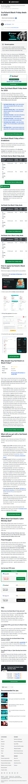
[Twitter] (2, 773)
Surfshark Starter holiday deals (14, 182)
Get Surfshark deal (14, 356)
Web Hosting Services (18, 750)
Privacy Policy (17, 776)
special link (22, 642)
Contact (6, 776)
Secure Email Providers (19, 746)
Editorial (2, 741)
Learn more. (7, 6)
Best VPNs (16, 743)
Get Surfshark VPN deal (14, 514)
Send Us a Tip (17, 760)
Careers (15, 765)
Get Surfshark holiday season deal (14, 429)
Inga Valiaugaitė (7, 24)
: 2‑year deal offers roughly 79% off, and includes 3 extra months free (14, 123)
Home (2, 8)
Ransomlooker (4, 767)
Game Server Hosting (18, 753)
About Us (16, 758)
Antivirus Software (18, 739)
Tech (2, 753)
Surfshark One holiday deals (14, 231)
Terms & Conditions (4, 777)
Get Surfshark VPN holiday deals (14, 134)
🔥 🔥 (17, 674)
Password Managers (18, 741)
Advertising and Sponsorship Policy (15, 777)
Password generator (5, 758)
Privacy (2, 746)
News (2, 739)
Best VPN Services (7, 8)
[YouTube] (7, 773)
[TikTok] (12, 773)
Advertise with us (17, 763)
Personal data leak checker (6, 760)
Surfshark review (23, 508)
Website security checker (6, 765)
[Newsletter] (17, 773)
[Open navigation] (2, 2)
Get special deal (20, 578)
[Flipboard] (15, 773)
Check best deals (14, 681)
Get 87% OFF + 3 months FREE (14, 81)
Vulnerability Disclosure (5, 778)
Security (2, 743)
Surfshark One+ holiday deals (14, 261)
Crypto (2, 748)
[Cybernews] (14, 2)
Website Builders (17, 748)
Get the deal (13, 84)
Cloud (2, 750)
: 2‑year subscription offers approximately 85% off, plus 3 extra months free (14, 106)
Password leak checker (5, 763)
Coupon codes (4, 769)
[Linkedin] (9, 773)
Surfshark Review (15, 8)
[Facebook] (4, 773)
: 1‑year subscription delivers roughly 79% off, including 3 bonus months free (14, 111)
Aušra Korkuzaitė (14, 27)
